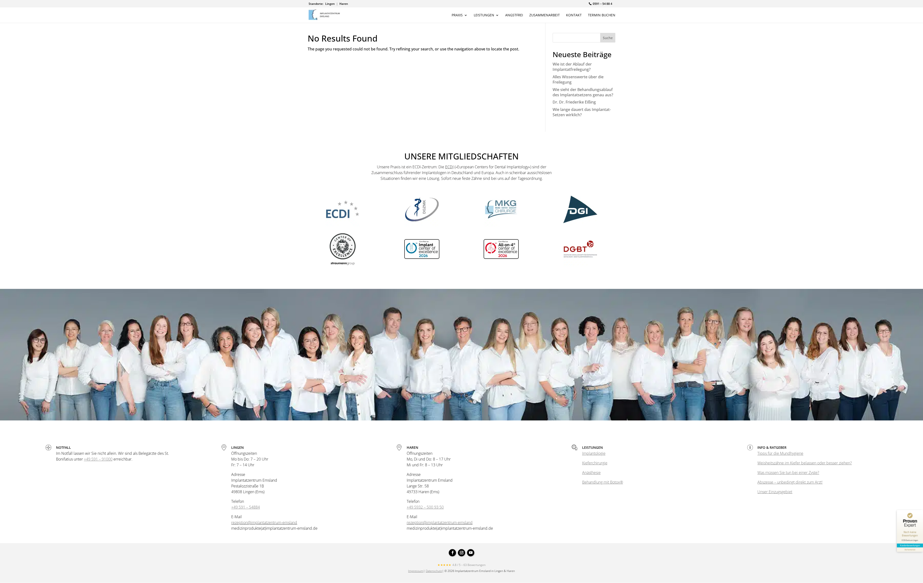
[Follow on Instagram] (461, 552)
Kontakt (574, 15)
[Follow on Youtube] (470, 552)
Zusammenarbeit (544, 15)
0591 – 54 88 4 (602, 4)
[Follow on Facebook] (452, 552)
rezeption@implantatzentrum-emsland (264, 522)
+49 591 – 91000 (98, 459)
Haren (343, 3)
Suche (608, 38)
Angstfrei (514, 15)
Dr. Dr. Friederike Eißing (574, 102)
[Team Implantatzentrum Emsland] (461, 419)
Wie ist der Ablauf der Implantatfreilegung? (572, 66)
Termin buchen (601, 15)
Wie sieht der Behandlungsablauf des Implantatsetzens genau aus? (583, 92)
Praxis (457, 15)
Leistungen (484, 15)
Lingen (330, 3)
